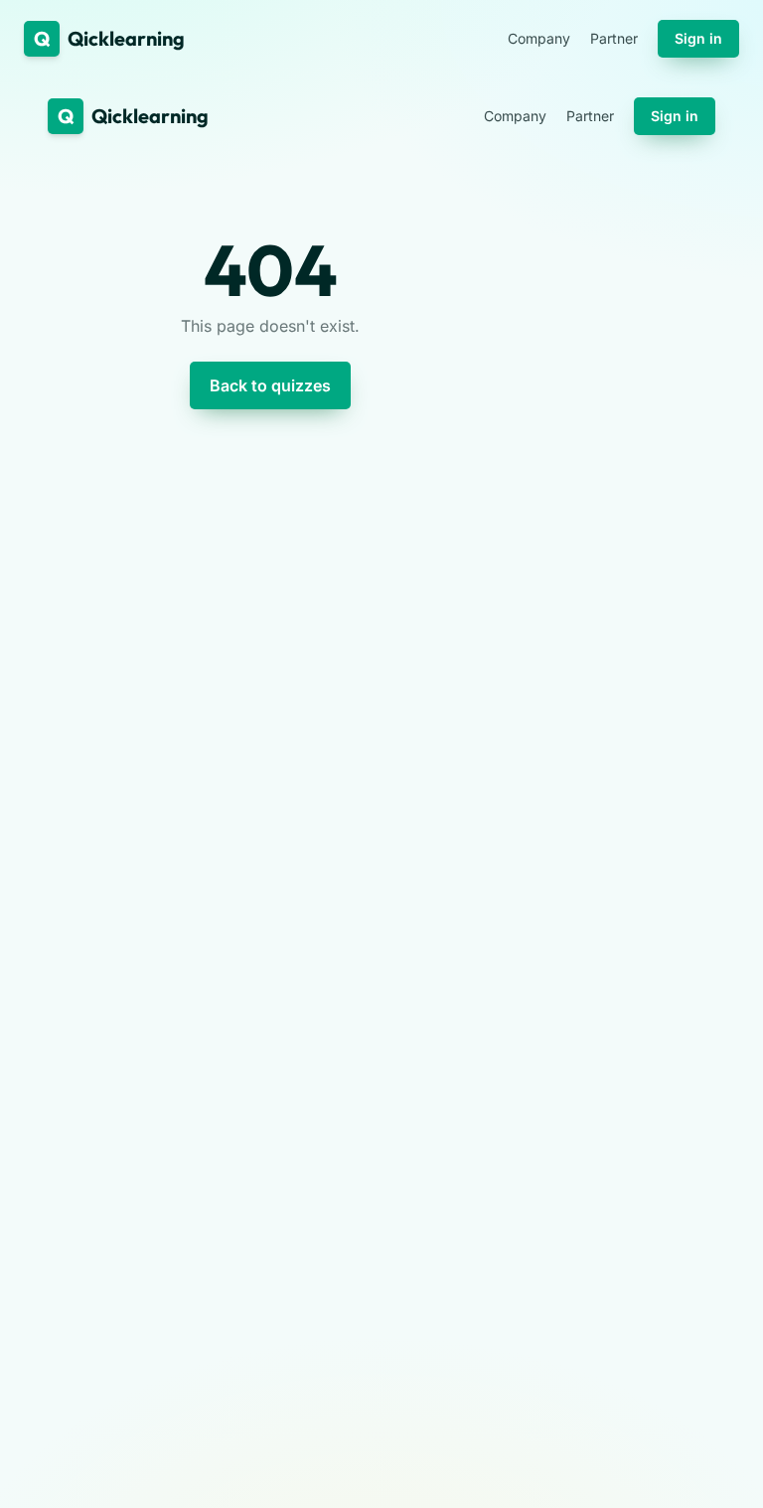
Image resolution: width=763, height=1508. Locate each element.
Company (539, 38)
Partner (614, 38)
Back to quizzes (270, 385)
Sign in (698, 38)
